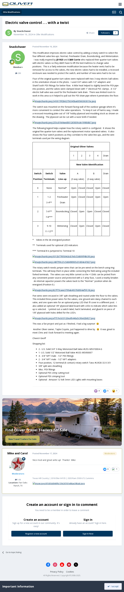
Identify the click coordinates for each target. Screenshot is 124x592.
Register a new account (36, 533)
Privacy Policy (56, 571)
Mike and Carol (17, 453)
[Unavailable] (64, 101)
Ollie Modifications (45, 34)
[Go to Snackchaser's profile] (8, 32)
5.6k (19, 479)
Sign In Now (88, 533)
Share (91, 32)
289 (19, 73)
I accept (114, 586)
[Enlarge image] (59, 483)
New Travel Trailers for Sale (22, 439)
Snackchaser (17, 47)
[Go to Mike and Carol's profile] (18, 464)
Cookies (70, 571)
